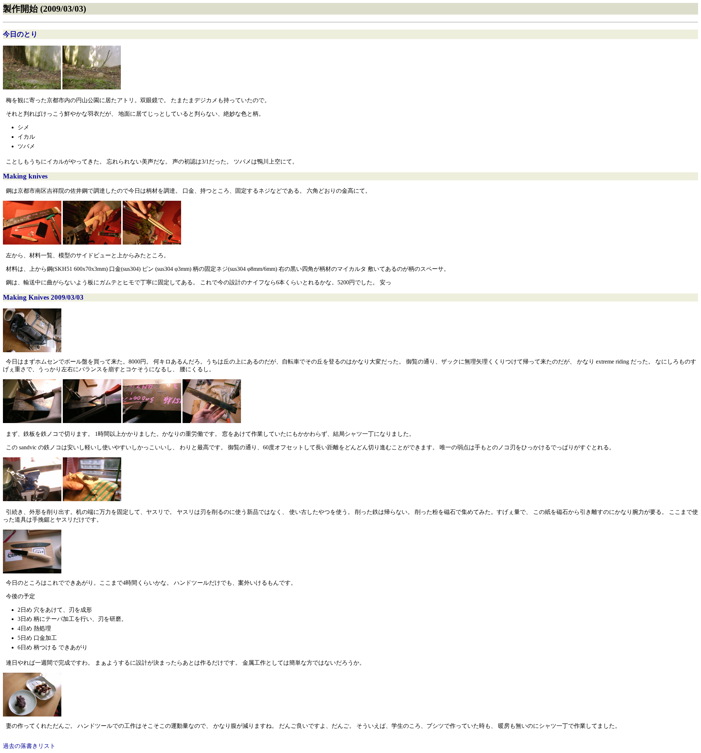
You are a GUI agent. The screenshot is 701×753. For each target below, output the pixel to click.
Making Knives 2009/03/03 (43, 297)
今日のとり (20, 34)
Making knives (25, 176)
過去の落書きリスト (29, 746)
